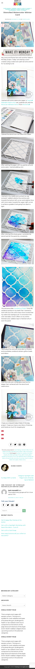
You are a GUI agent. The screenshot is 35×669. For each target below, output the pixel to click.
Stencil (27, 458)
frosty (19, 454)
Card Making (7, 8)
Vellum (31, 458)
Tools (18, 10)
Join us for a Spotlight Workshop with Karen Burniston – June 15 (13, 526)
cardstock (19, 453)
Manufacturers (16, 9)
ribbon (4, 458)
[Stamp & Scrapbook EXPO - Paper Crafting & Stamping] (17, 3)
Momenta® (26, 104)
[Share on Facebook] (11, 445)
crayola (5, 454)
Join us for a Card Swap (8, 530)
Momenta (9, 456)
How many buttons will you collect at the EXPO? (13, 534)
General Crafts (16, 8)
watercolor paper (14, 459)
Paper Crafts (25, 9)
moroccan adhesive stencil (20, 456)
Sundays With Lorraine (8, 478)
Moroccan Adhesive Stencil (10, 104)
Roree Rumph (26, 19)
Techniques (12, 10)
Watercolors (22, 459)
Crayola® (30, 100)
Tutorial (23, 10)
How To (24, 8)
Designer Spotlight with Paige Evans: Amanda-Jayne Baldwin (26, 478)
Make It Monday (7, 451)
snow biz (16, 458)
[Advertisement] (13, 549)
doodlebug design (13, 454)
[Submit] (24, 510)
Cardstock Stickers (27, 453)
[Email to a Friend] (20, 445)
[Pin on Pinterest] (24, 445)
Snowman (21, 458)
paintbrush (30, 456)
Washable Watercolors (8, 102)
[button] (2, 3)
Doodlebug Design (20, 308)
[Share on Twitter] (15, 445)
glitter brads (25, 454)
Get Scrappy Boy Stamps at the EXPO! (11, 521)
